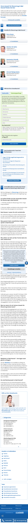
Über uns (19, 508)
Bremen (6, 472)
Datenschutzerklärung (16, 272)
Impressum (9, 272)
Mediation (7, 362)
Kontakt (4, 505)
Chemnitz (6, 475)
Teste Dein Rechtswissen (14, 25)
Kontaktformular (6, 410)
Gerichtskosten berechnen (11, 493)
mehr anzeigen (8, 479)
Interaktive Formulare (9, 497)
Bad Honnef (7, 458)
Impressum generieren (10, 487)
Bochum (6, 465)
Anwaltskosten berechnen (11, 489)
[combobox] (14, 106)
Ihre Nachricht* (6, 125)
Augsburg (6, 456)
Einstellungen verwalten (14, 269)
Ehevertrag (15, 192)
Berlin (5, 460)
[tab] (14, 20)
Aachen (5, 453)
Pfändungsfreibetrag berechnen (12, 495)
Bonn (5, 468)
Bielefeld (6, 463)
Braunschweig (7, 470)
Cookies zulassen (14, 265)
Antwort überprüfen (14, 180)
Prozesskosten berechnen (10, 491)
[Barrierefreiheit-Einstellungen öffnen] (26, 263)
